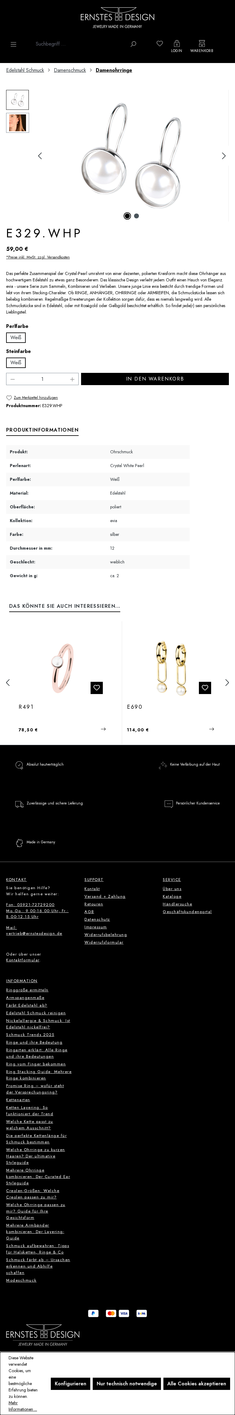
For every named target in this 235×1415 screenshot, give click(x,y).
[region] (117, 155)
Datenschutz (97, 919)
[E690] (171, 668)
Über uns (172, 889)
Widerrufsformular (104, 942)
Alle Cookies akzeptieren (196, 1383)
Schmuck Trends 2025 (30, 1035)
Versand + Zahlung (105, 896)
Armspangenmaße (25, 998)
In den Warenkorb (155, 378)
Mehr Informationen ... (23, 1406)
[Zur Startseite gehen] (117, 17)
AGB (89, 912)
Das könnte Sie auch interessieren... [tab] (64, 606)
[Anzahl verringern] (12, 379)
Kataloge (172, 896)
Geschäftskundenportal (187, 912)
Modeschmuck (21, 1280)
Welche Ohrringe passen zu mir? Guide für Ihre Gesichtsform (35, 1211)
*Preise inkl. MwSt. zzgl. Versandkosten (38, 257)
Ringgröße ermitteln (27, 990)
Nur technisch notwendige (127, 1383)
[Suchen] (133, 44)
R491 (26, 707)
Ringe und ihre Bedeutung (34, 1042)
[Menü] (13, 44)
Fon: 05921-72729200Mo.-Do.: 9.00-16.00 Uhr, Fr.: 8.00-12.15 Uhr (37, 910)
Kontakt (92, 889)
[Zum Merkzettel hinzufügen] (97, 688)
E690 (135, 707)
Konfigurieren (70, 1383)
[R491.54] (63, 668)
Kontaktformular (22, 960)
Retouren (93, 904)
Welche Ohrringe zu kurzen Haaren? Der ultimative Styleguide (35, 1156)
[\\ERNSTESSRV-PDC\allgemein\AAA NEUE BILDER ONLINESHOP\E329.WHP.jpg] (132, 155)
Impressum (95, 927)
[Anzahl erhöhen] (72, 379)
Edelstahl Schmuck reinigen (36, 1013)
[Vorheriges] (39, 156)
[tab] (42, 430)
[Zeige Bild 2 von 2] (136, 216)
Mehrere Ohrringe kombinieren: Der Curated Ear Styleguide (38, 1176)
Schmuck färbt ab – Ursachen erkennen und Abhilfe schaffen (38, 1266)
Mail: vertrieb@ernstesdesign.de (34, 931)
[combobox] (79, 44)
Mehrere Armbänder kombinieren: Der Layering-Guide (35, 1231)
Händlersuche (177, 904)
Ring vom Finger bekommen (36, 1064)
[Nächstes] (224, 156)
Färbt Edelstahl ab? (26, 1005)
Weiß (15, 337)
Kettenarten (18, 1100)
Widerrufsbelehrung (105, 935)
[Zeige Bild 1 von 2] (127, 216)
